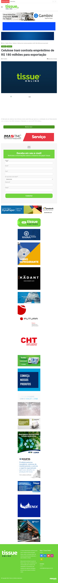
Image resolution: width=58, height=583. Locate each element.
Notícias (9, 46)
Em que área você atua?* (11, 176)
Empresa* (7, 182)
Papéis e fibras (8, 43)
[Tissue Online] (12, 7)
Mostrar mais (28, 126)
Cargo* (7, 187)
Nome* (7, 160)
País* (6, 171)
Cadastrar (29, 196)
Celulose (14, 43)
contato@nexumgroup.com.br (46, 568)
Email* (6, 166)
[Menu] (2, 7)
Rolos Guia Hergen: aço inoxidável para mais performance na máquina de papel (27, 1)
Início (3, 43)
